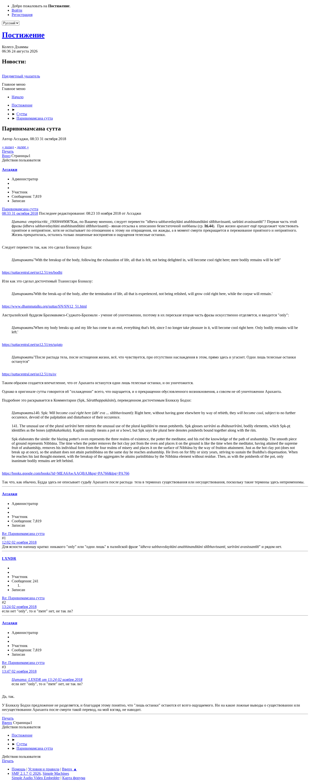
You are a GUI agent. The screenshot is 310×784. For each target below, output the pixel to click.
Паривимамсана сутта (20, 209)
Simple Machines (56, 773)
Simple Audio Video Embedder (36, 778)
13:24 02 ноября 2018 (19, 607)
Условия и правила (43, 769)
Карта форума (73, 778)
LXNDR (9, 558)
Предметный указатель (21, 76)
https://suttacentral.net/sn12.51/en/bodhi (32, 272)
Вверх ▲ (69, 769)
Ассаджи (9, 169)
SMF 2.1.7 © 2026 (26, 773)
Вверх (7, 723)
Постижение (23, 34)
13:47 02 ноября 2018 (19, 671)
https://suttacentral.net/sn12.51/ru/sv (29, 374)
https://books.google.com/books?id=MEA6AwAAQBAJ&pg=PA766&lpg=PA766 (65, 473)
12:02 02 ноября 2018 (19, 542)
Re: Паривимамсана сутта (23, 534)
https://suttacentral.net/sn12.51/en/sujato (32, 345)
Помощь (18, 769)
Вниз (6, 156)
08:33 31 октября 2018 (20, 213)
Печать (8, 151)
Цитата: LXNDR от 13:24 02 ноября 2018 (47, 679)
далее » (23, 147)
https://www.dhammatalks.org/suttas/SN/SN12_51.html (44, 306)
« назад (8, 147)
